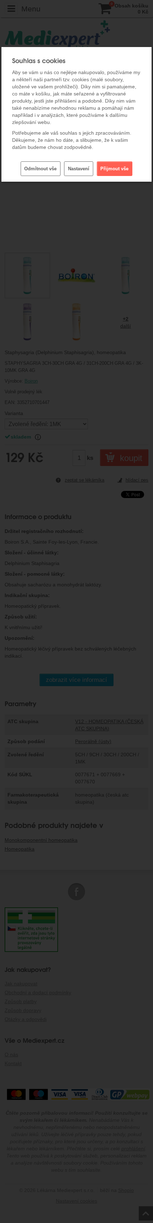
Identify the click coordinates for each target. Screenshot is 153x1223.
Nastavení (78, 168)
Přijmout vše (114, 168)
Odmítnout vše (40, 168)
